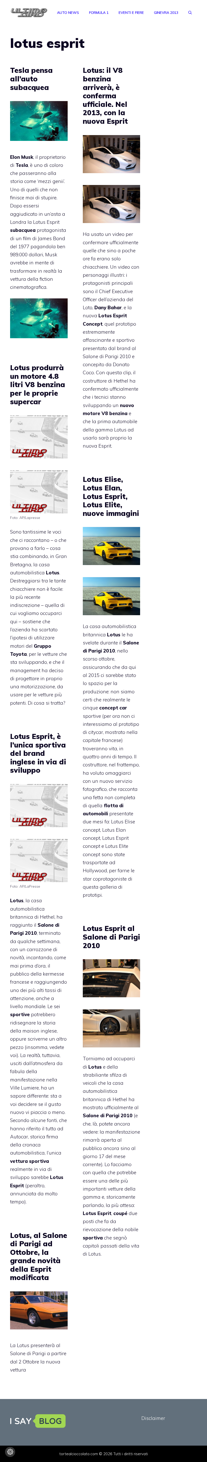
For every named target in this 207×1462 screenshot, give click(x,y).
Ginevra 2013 (166, 12)
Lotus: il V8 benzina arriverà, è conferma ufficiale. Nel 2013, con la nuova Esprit (105, 96)
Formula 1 (99, 12)
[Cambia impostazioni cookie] (10, 1452)
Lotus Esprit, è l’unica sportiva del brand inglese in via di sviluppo (38, 753)
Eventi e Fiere (131, 12)
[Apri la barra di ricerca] (190, 12)
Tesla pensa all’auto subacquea (31, 78)
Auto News (68, 12)
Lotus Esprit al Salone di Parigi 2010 (111, 937)
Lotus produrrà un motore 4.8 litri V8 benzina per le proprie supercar (37, 384)
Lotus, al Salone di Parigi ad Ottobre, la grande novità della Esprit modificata (38, 1256)
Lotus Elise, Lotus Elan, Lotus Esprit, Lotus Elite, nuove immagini (111, 496)
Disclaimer (153, 1418)
